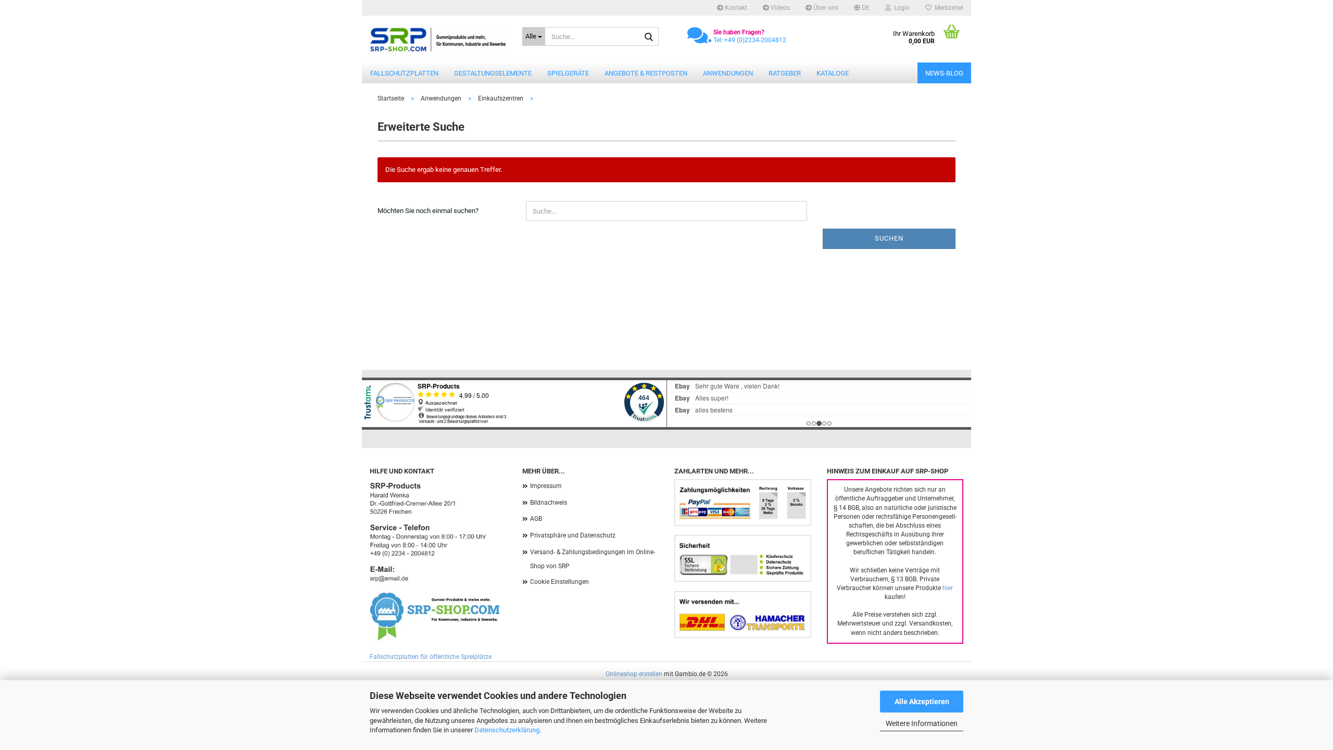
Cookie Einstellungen (559, 581)
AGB (536, 518)
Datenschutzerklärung (506, 730)
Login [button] (900, 7)
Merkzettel (947, 7)
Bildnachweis (548, 502)
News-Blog (944, 73)
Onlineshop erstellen (634, 674)
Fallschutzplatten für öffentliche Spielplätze (431, 656)
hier (947, 588)
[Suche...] (649, 37)
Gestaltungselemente (493, 73)
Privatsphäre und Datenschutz (572, 535)
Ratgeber (785, 73)
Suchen (889, 238)
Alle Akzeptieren (922, 701)
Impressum (546, 486)
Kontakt (735, 7)
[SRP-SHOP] (438, 39)
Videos (779, 7)
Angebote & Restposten (646, 73)
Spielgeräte (568, 73)
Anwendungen (728, 73)
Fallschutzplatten (404, 73)
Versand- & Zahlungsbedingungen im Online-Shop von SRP (592, 559)
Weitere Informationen (922, 723)
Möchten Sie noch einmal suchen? (428, 211)
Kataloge (832, 73)
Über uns (825, 7)
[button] (861, 8)
